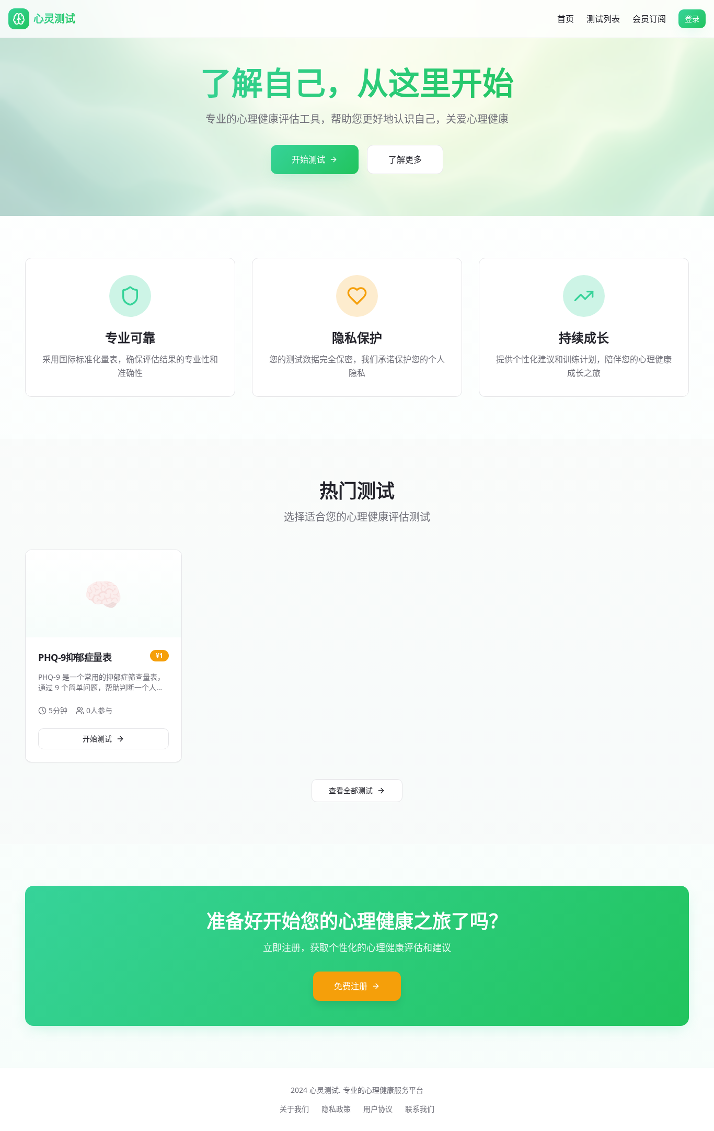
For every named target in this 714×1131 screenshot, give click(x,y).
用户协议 (378, 1109)
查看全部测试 (351, 790)
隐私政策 (336, 1109)
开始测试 (308, 159)
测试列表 (603, 19)
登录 (692, 19)
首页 (565, 19)
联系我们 (419, 1109)
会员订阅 (649, 19)
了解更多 (405, 159)
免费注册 (350, 986)
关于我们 (294, 1109)
